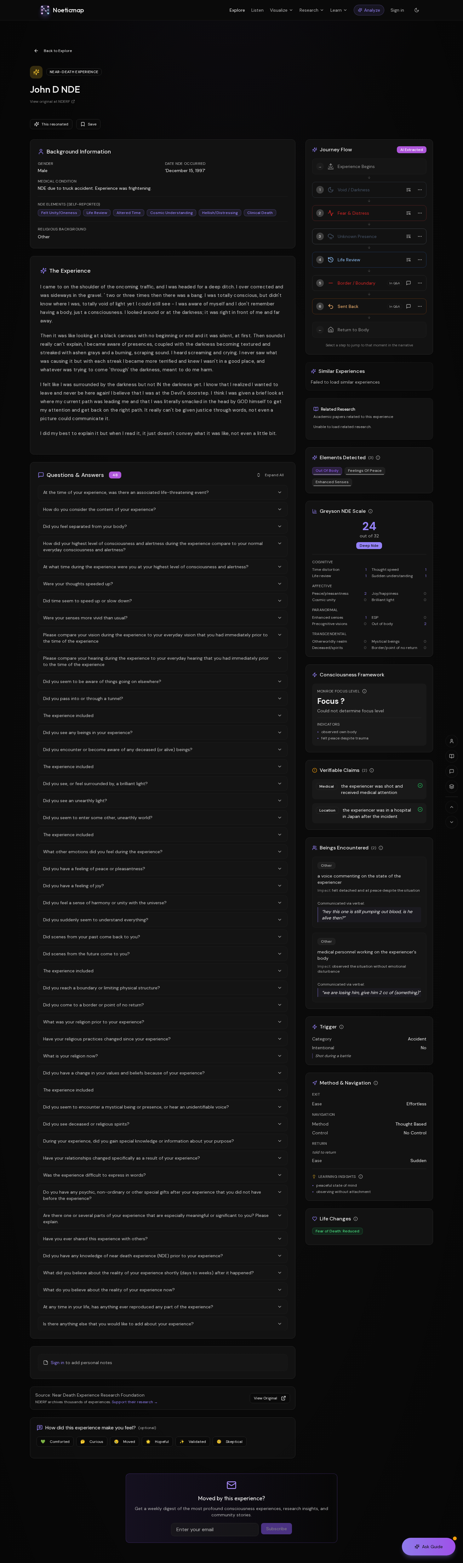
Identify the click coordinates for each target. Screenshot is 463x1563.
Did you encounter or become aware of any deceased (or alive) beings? (117, 749)
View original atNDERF (50, 101)
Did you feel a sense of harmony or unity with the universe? (105, 903)
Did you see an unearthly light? (75, 800)
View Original (265, 1398)
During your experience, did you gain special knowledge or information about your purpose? (138, 1141)
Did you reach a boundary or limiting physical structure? (101, 988)
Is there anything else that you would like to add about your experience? (118, 1324)
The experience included (68, 715)
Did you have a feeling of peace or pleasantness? (94, 868)
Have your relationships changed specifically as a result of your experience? (121, 1158)
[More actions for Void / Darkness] (420, 190)
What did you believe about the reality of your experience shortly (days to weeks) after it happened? (148, 1273)
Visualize (279, 10)
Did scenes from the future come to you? (86, 954)
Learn (336, 10)
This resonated (55, 124)
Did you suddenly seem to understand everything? (95, 920)
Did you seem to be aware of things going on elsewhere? (102, 681)
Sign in (397, 10)
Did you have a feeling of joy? (73, 886)
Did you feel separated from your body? (85, 526)
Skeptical (230, 1441)
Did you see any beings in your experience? (88, 732)
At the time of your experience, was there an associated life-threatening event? (126, 492)
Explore (237, 10)
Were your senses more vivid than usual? (85, 618)
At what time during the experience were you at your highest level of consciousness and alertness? (146, 567)
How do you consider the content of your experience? (99, 509)
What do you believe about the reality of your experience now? (109, 1290)
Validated (193, 1441)
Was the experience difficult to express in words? (94, 1175)
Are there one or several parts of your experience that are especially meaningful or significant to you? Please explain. (156, 1218)
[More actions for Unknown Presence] (420, 236)
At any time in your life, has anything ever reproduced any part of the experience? (128, 1307)
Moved (124, 1441)
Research (309, 10)
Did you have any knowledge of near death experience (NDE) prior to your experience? (133, 1256)
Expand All (274, 475)
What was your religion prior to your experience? (93, 1022)
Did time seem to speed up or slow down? (87, 601)
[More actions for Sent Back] (420, 306)
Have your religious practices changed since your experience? (107, 1039)
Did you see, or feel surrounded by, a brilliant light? (95, 783)
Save (92, 124)
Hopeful (157, 1441)
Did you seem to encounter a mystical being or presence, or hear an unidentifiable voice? (136, 1107)
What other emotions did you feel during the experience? (103, 851)
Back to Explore (58, 50)
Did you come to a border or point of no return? (93, 1005)
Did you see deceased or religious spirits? (86, 1124)
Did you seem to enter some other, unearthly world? (97, 817)
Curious (91, 1441)
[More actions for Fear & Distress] (420, 213)
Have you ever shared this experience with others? (95, 1239)
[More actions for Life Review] (420, 259)
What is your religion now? (70, 1056)
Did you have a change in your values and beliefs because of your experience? (124, 1073)
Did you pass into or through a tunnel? (83, 698)
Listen (257, 10)
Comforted (55, 1441)
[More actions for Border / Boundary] (420, 283)
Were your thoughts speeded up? (78, 584)
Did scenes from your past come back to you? (91, 937)
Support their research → (135, 1401)
